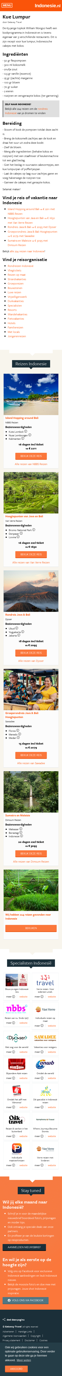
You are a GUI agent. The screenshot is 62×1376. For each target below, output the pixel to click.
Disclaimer (30, 1340)
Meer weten (24, 1360)
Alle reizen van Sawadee (31, 763)
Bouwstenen (15, 288)
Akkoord (16, 1369)
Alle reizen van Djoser (31, 660)
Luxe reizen (14, 292)
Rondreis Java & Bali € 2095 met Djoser (32, 227)
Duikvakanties (16, 301)
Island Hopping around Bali (21, 418)
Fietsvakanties (16, 319)
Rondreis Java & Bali (17, 615)
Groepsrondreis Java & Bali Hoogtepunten (21, 715)
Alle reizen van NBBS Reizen (31, 464)
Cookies (43, 1340)
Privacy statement (11, 1340)
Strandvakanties (17, 279)
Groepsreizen (16, 283)
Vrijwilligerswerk (17, 297)
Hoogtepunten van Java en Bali (24, 516)
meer (9, 996)
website (23, 996)
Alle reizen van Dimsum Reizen (31, 861)
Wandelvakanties (17, 314)
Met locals (14, 332)
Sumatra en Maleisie (17, 815)
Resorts (12, 310)
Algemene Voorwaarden (14, 1336)
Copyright (36, 1336)
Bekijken (31, 928)
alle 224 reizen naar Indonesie (27, 251)
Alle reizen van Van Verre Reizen (31, 562)
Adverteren (8, 1331)
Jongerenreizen (17, 336)
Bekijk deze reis (31, 456)
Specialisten (15, 305)
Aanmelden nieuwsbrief (24, 1247)
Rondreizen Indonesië (20, 266)
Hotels (12, 323)
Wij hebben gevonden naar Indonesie (28, 917)
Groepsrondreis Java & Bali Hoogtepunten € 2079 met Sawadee (32, 234)
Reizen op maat (17, 275)
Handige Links (25, 1331)
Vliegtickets (14, 270)
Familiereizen (15, 327)
